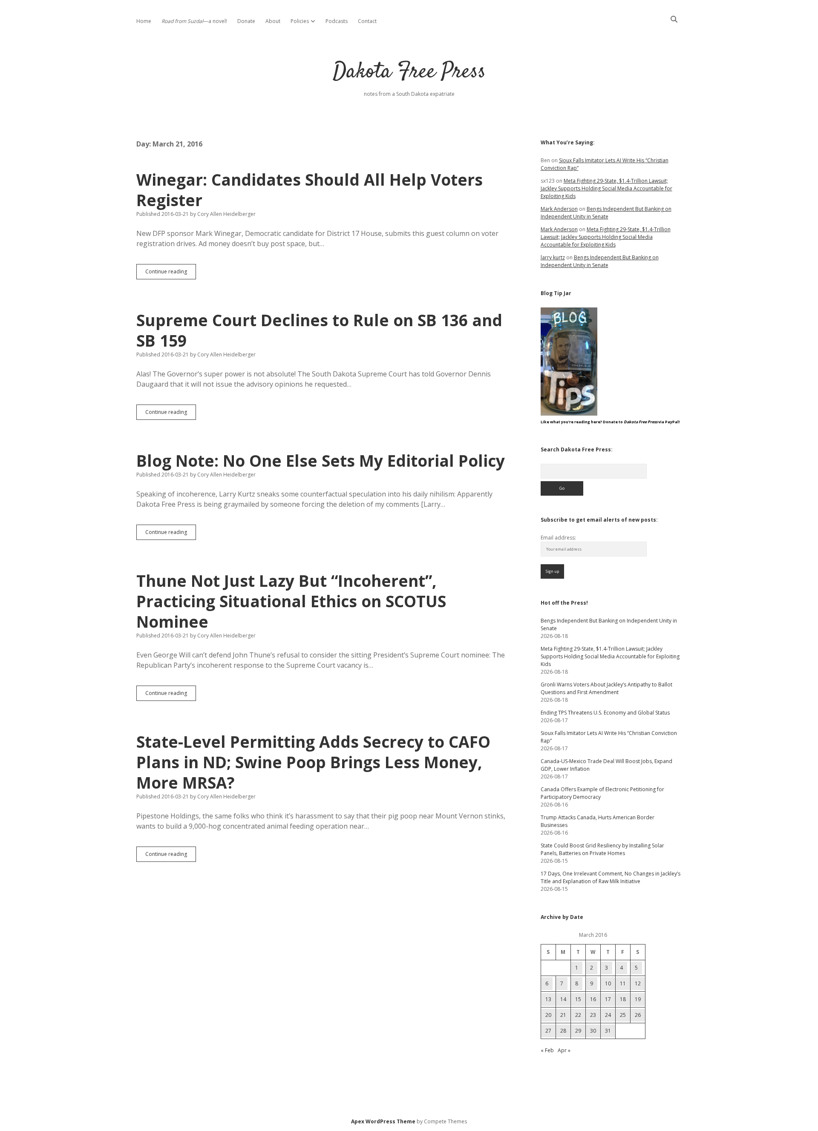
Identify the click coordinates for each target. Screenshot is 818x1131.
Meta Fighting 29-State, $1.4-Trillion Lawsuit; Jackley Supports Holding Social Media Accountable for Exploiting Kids (606, 188)
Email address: (558, 537)
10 (608, 983)
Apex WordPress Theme (383, 1121)
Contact (367, 21)
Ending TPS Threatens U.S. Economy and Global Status (605, 712)
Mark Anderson (559, 208)
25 (623, 1015)
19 (638, 999)
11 (623, 983)
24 (608, 1015)
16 (593, 999)
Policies (300, 21)
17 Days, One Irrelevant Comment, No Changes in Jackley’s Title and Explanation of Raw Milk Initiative (610, 877)
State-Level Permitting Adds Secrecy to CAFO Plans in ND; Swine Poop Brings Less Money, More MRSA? (313, 762)
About (272, 21)
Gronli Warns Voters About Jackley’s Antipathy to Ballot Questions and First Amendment (606, 688)
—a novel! (194, 21)
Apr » (564, 1050)
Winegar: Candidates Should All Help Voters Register (309, 190)
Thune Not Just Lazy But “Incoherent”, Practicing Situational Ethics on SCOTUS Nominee (291, 601)
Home (143, 21)
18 (623, 999)
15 (578, 999)
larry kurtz (553, 257)
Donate (246, 21)
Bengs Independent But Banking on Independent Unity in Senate (606, 212)
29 (578, 1030)
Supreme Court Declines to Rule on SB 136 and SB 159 (319, 330)
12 (638, 983)
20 (548, 1015)
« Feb (547, 1050)
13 (548, 999)
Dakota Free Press (409, 72)
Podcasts (336, 21)
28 (563, 1030)
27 (548, 1030)
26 (638, 1015)
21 (563, 1015)
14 (563, 999)
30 (593, 1030)
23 (593, 1015)
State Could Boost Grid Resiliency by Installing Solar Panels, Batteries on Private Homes (602, 849)
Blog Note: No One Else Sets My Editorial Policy (320, 460)
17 (608, 999)
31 (608, 1030)
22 (578, 1015)
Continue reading (170, 273)
